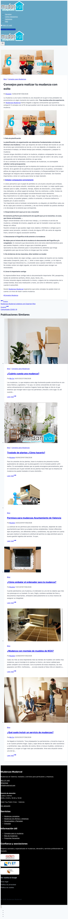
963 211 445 (7, 25)
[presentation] (35, 342)
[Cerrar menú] (1, 906)
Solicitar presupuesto (8, 29)
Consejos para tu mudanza (13, 833)
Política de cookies (7, 887)
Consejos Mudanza (11, 295)
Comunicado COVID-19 (9, 308)
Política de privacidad (8, 884)
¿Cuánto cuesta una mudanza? (23, 373)
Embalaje (7, 823)
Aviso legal (4, 882)
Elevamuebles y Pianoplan (13, 821)
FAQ (6, 21)
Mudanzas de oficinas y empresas (16, 819)
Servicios (8, 14)
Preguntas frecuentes (12, 838)
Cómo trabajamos (11, 17)
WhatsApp (4, 783)
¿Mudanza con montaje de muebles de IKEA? (30, 651)
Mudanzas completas (11, 816)
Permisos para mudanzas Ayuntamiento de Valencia (34, 518)
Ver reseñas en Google (9, 878)
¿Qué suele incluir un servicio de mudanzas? (30, 732)
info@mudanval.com (8, 785)
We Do (11, 378)
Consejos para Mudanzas (17, 79)
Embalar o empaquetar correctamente (19, 180)
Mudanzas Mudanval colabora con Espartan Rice (18, 303)
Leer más (11, 397)
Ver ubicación (5, 806)
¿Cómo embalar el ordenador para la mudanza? (31, 582)
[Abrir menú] (3, 43)
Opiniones (8, 19)
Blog (5, 79)
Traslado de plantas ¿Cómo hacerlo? (26, 452)
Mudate (8, 94)
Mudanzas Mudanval (13, 103)
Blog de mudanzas (11, 836)
